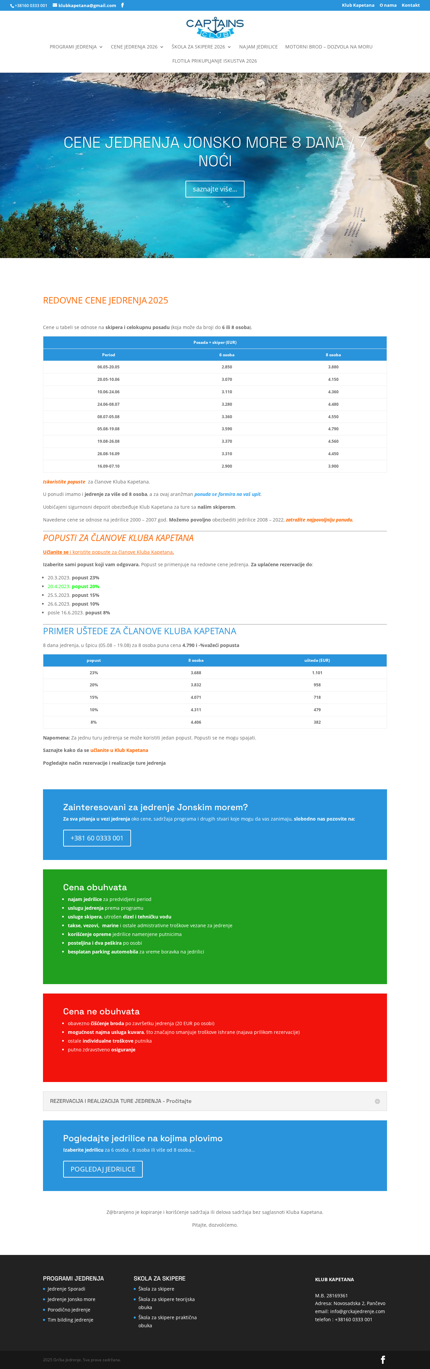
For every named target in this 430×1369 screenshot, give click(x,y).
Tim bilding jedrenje (70, 1320)
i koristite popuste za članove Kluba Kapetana (108, 552)
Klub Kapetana (358, 5)
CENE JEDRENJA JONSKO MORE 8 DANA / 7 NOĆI (215, 152)
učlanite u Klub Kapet (115, 750)
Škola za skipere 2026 (198, 47)
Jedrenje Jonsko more (71, 1299)
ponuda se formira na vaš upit (228, 494)
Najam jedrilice (258, 47)
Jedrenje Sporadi (66, 1289)
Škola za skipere (156, 1289)
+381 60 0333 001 (97, 837)
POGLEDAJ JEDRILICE (103, 1169)
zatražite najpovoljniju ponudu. (319, 519)
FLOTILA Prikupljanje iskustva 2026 (214, 61)
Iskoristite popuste (65, 481)
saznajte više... (215, 188)
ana (144, 750)
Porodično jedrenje (69, 1309)
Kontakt (411, 5)
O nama (388, 5)
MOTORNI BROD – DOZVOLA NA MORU (329, 47)
